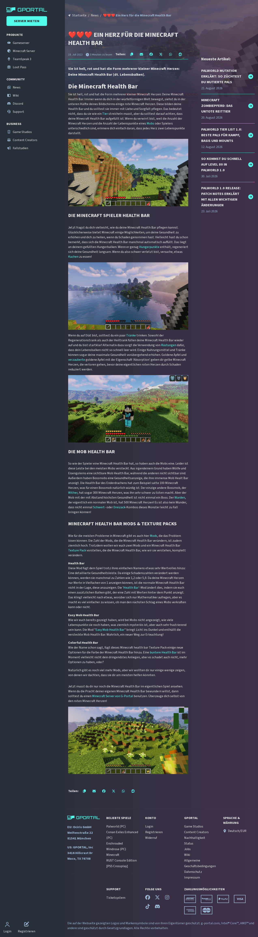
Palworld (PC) (116, 826)
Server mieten (26, 21)
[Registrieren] (27, 925)
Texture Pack (77, 550)
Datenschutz (193, 872)
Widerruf (151, 838)
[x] (157, 898)
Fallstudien (20, 148)
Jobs (187, 849)
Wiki (15, 95)
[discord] (157, 907)
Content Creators (24, 140)
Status (188, 843)
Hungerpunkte (149, 247)
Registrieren (154, 832)
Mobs (150, 123)
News (16, 87)
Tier (105, 114)
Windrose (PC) (116, 849)
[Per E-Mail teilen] (141, 54)
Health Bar (131, 587)
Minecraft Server (23, 51)
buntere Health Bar (163, 652)
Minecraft (112, 855)
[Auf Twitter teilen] (161, 54)
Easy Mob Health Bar (110, 630)
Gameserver (20, 43)
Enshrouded (114, 843)
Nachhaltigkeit (194, 838)
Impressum (192, 877)
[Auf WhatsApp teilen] (171, 54)
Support (18, 112)
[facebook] (147, 898)
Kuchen (73, 256)
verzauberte (76, 359)
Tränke (131, 335)
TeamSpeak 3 (21, 59)
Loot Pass (19, 67)
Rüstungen (168, 345)
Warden (179, 497)
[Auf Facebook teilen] (151, 54)
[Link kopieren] (132, 54)
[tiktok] (147, 907)
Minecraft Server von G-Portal (112, 696)
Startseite (79, 15)
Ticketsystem (115, 898)
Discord (17, 103)
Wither (72, 492)
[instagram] (167, 898)
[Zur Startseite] (33, 9)
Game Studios (22, 132)
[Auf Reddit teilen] (180, 54)
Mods (153, 536)
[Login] (7, 925)
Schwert (99, 507)
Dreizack (119, 507)
